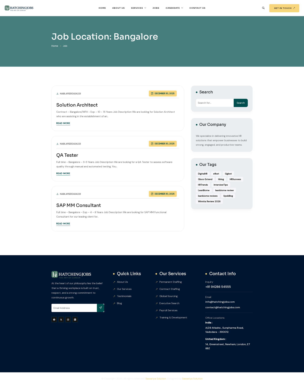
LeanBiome (203, 190)
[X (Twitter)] (61, 319)
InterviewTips (221, 184)
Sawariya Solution (156, 378)
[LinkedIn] (75, 319)
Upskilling (228, 195)
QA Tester (67, 155)
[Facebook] (54, 319)
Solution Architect (77, 105)
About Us (118, 8)
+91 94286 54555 (218, 287)
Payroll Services (168, 310)
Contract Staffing (169, 289)
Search (241, 102)
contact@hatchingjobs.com (222, 307)
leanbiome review (224, 190)
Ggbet (228, 173)
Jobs (155, 8)
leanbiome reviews (208, 195)
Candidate (173, 8)
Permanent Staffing (170, 282)
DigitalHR (202, 173)
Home (102, 8)
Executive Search (169, 303)
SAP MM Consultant (78, 205)
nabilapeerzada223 (70, 93)
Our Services (124, 289)
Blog (119, 303)
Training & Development (173, 317)
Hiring (221, 179)
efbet (216, 173)
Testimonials (124, 296)
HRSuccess (235, 179)
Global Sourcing (168, 296)
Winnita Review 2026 (209, 201)
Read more (63, 123)
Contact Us (197, 8)
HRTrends (203, 184)
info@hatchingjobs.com (220, 301)
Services (137, 8)
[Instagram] (68, 319)
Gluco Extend (205, 179)
